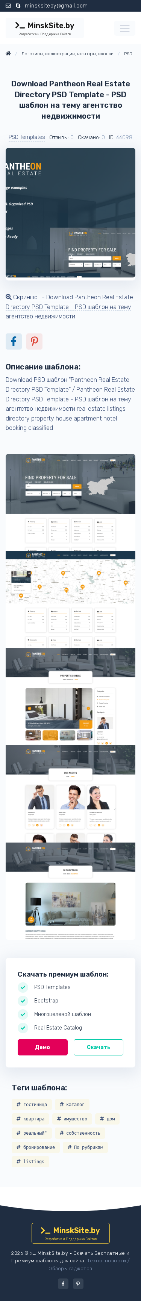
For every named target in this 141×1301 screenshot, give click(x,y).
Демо (42, 1047)
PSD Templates (27, 137)
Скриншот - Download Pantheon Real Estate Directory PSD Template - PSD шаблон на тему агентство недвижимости (69, 307)
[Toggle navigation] (124, 28)
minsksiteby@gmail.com (56, 6)
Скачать (98, 1047)
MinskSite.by (46, 28)
